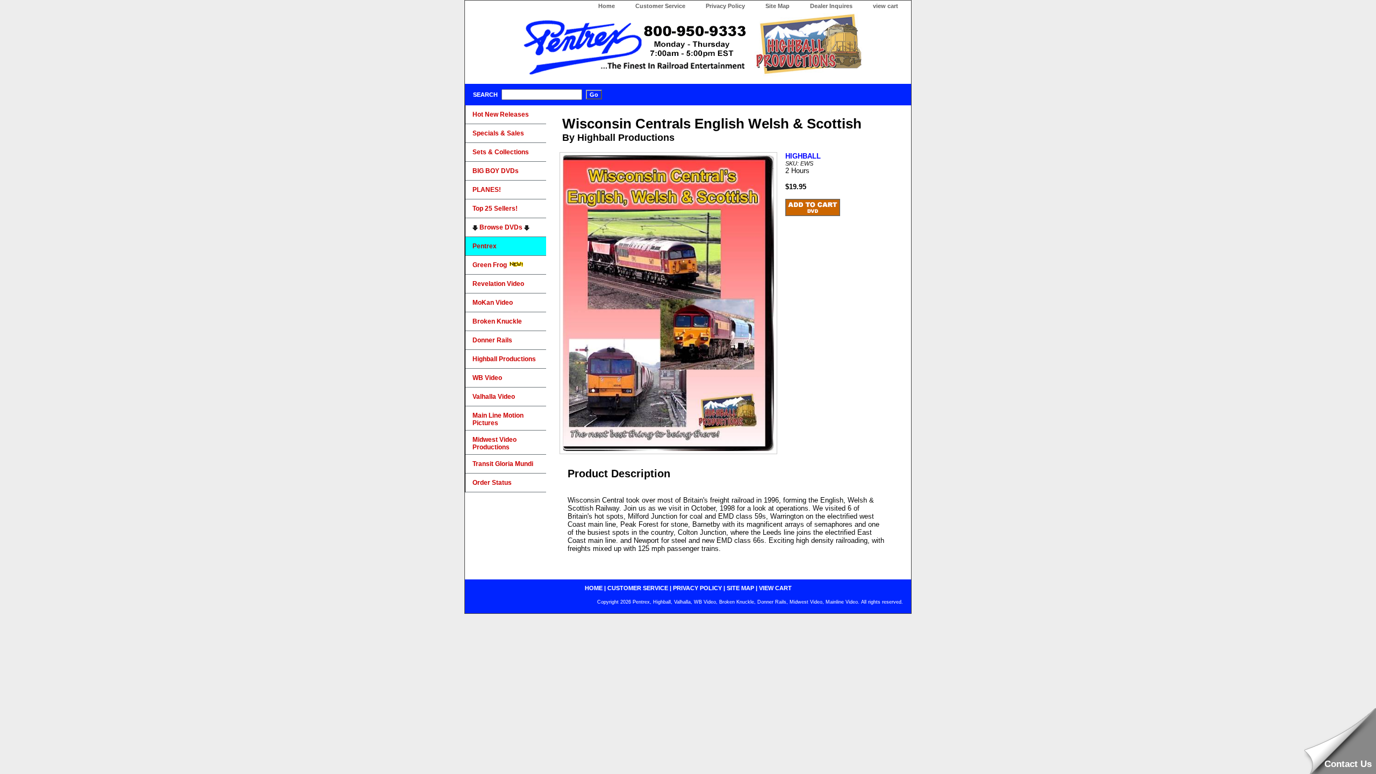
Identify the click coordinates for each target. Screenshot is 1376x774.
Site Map (777, 6)
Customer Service (660, 6)
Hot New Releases (500, 114)
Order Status (492, 482)
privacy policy (697, 588)
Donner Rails (492, 340)
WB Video (487, 378)
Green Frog (490, 265)
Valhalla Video (493, 396)
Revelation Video (498, 284)
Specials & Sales (498, 133)
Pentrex (484, 246)
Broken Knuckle (497, 321)
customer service (637, 588)
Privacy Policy (725, 6)
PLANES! (486, 190)
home (594, 588)
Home (606, 6)
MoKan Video (492, 302)
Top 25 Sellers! (495, 208)
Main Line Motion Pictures (498, 419)
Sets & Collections (500, 152)
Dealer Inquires (831, 6)
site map (740, 588)
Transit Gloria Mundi (502, 464)
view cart (885, 6)
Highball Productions (504, 359)
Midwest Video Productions (494, 443)
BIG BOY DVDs (495, 171)
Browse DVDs (501, 227)
